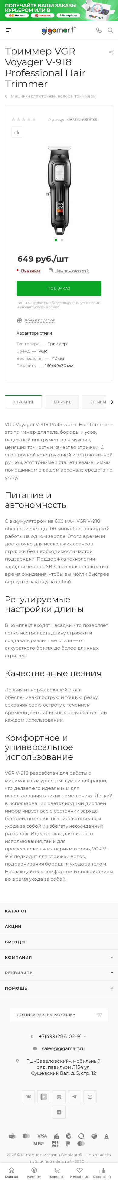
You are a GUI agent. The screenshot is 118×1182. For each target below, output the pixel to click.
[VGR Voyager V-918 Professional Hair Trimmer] (59, 190)
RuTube (59, 1096)
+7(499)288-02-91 (60, 1036)
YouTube (90, 1096)
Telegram (74, 1096)
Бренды (15, 941)
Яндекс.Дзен (59, 1112)
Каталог (16, 911)
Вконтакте (28, 1096)
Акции (13, 926)
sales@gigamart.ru (63, 1048)
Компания (18, 957)
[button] (56, 240)
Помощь (16, 988)
